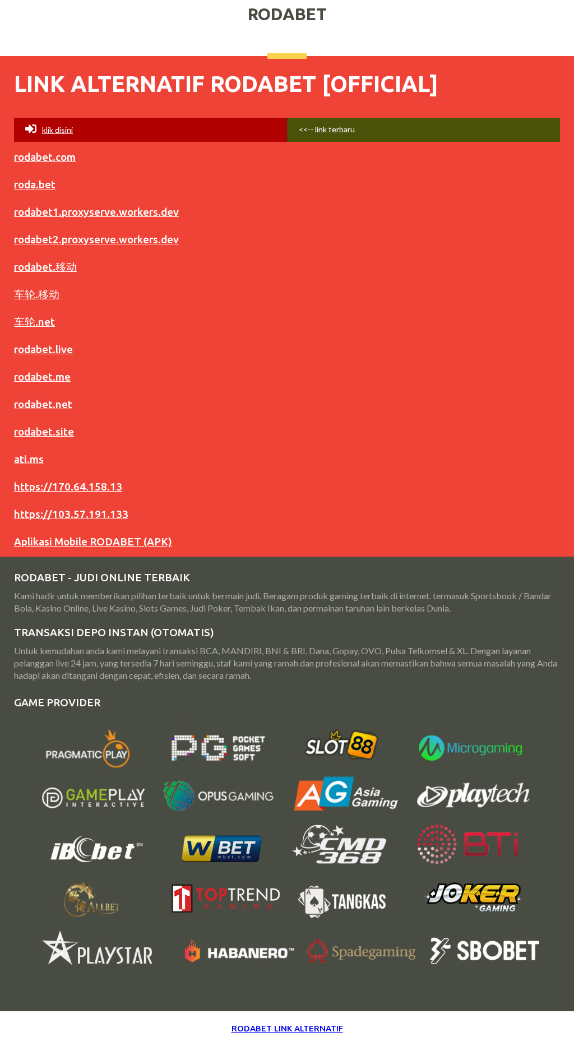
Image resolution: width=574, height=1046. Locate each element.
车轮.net (34, 322)
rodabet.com (45, 157)
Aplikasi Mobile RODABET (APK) (93, 541)
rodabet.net (43, 404)
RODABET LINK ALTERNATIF (287, 1028)
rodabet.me (42, 377)
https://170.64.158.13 (68, 486)
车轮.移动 (36, 294)
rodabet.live (43, 349)
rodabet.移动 (45, 267)
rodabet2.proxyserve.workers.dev (96, 239)
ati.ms (29, 459)
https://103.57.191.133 (71, 514)
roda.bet (34, 184)
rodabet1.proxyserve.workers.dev (96, 212)
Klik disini (57, 130)
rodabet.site (44, 431)
